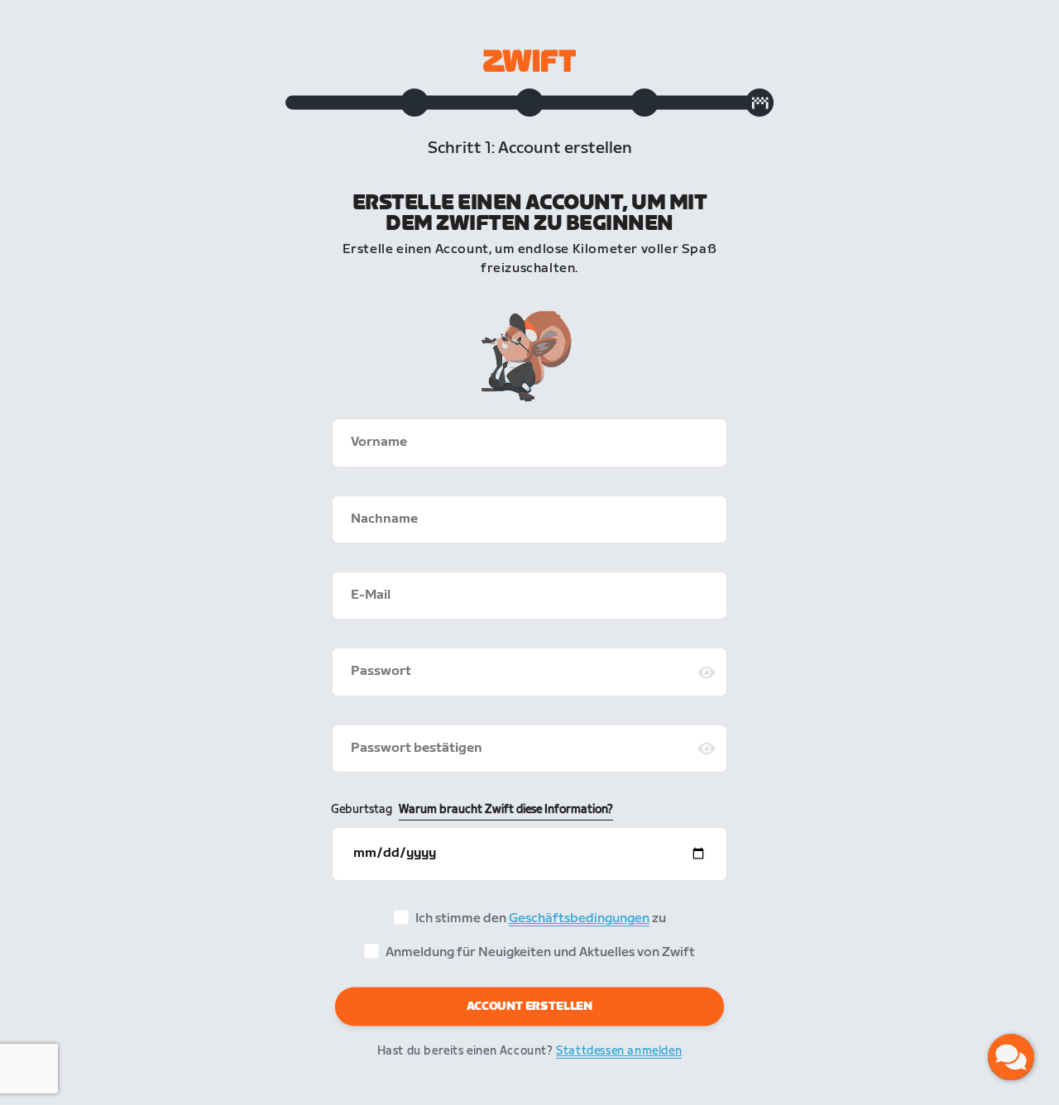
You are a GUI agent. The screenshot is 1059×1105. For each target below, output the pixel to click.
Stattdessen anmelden (619, 1051)
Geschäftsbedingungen (579, 918)
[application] (1011, 1057)
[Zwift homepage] (529, 61)
